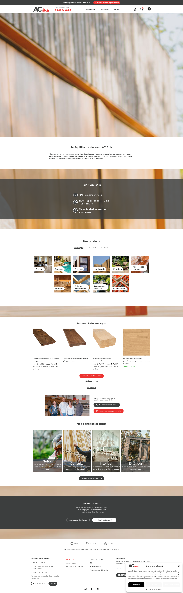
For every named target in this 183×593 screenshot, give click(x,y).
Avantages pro (71, 563)
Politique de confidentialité (154, 589)
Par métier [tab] (92, 247)
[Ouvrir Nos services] (110, 9)
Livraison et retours (96, 559)
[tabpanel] (91, 273)
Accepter (136, 585)
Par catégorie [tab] (78, 247)
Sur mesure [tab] (105, 247)
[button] (179, 566)
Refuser (154, 585)
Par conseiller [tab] (91, 388)
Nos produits (70, 559)
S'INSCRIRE (122, 575)
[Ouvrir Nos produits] (96, 9)
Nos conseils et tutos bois (74, 566)
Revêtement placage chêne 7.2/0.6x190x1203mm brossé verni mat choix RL (136, 361)
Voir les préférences (171, 585)
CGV (91, 563)
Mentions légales (95, 566)
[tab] (74, 543)
